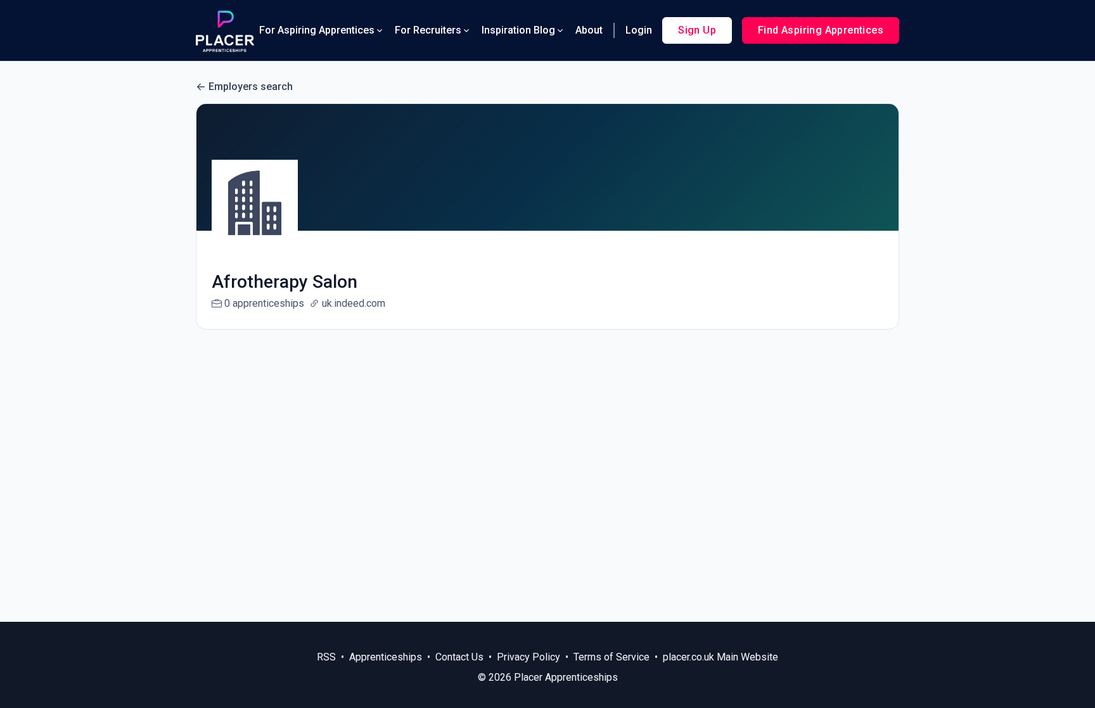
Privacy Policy (528, 657)
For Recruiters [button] (428, 30)
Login (638, 30)
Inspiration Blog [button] (518, 30)
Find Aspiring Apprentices (820, 30)
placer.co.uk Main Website (720, 657)
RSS (326, 657)
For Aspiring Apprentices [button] (317, 30)
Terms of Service (611, 657)
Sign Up (697, 30)
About (589, 30)
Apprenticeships (385, 657)
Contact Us (459, 657)
